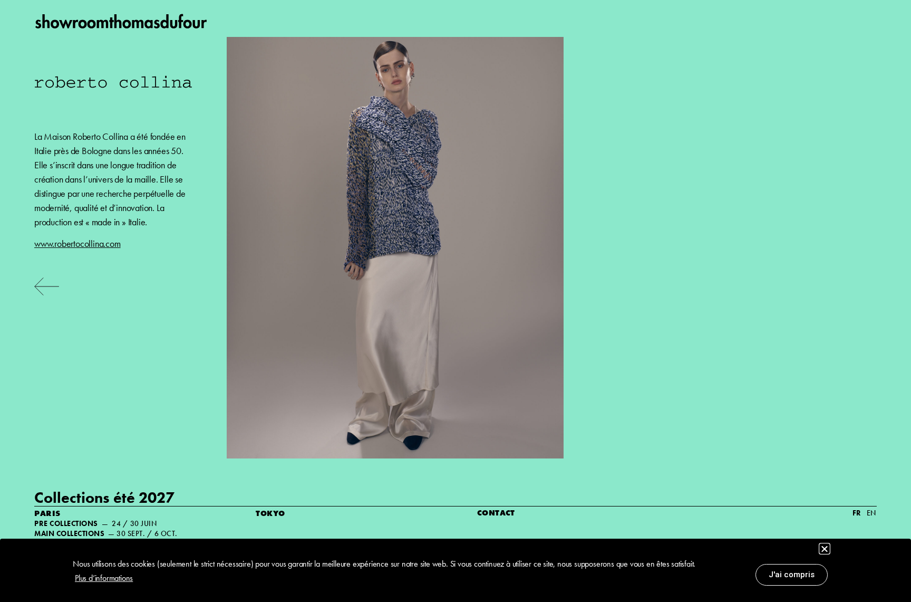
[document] (455, 301)
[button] (824, 548)
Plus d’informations (104, 578)
